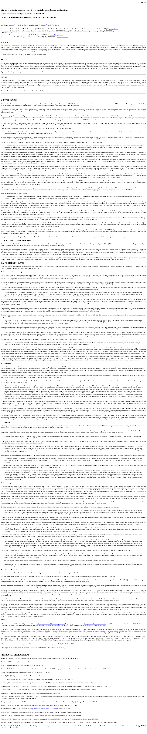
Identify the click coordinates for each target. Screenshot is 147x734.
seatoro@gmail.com (62, 37)
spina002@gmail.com (56, 35)
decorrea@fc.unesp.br (12, 33)
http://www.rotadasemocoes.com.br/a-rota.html (44, 708)
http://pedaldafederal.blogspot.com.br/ (95, 624)
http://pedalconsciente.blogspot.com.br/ (94, 625)
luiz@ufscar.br (114, 29)
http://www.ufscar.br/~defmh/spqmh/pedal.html (51, 624)
